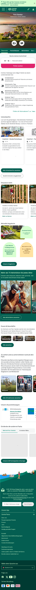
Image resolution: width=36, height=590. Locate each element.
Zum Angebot (14, 5)
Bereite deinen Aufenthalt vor (10, 554)
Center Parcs (5, 514)
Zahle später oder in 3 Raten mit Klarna (12, 551)
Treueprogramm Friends (8, 520)
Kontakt (3, 533)
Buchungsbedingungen (19, 497)
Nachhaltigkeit (5, 527)
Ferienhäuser (14, 50)
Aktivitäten (25, 50)
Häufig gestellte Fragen (8, 529)
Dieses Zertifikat (15, 411)
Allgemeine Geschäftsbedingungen (11, 536)
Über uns (4, 517)
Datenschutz (5, 540)
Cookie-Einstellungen (7, 543)
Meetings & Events (7, 547)
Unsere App (5, 510)
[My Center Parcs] (33, 9)
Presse (3, 522)
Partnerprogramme (7, 549)
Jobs (2, 524)
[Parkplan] (21, 43)
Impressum (4, 538)
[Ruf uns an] (28, 9)
